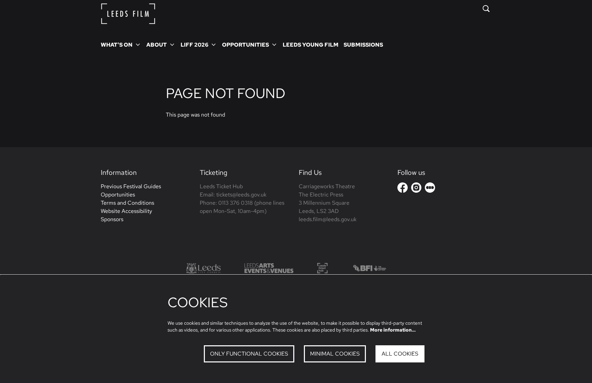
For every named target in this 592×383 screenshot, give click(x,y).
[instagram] (416, 187)
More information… (393, 330)
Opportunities (118, 194)
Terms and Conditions (127, 202)
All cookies (400, 353)
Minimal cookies (335, 353)
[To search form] (486, 8)
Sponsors (112, 219)
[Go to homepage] (128, 13)
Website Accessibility (126, 211)
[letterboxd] (430, 187)
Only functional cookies (249, 353)
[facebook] (402, 187)
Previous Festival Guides (131, 186)
